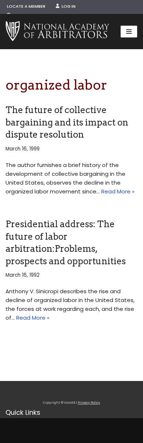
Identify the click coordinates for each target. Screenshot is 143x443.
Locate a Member (26, 6)
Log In (67, 6)
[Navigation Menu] (129, 31)
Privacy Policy (89, 402)
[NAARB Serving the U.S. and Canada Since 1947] (57, 31)
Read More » (118, 191)
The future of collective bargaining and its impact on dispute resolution (67, 122)
